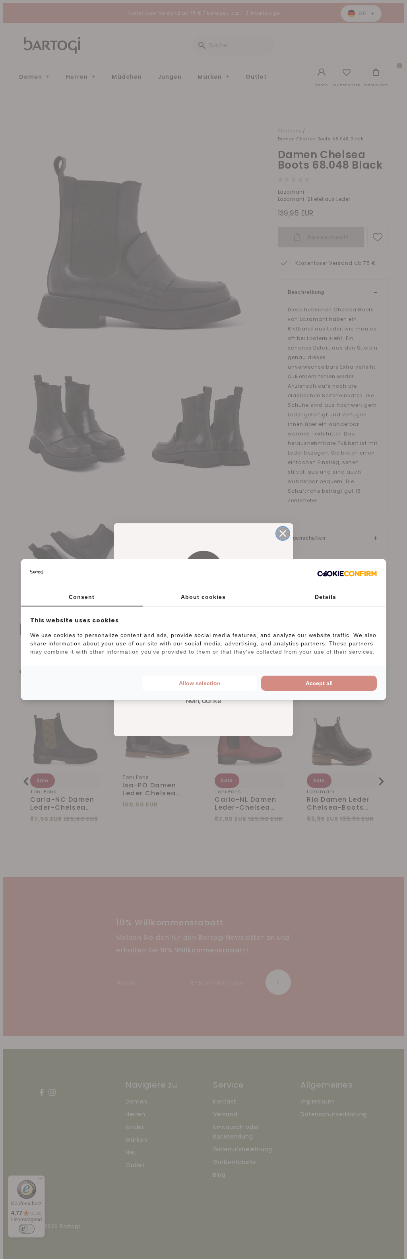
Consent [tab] (82, 597)
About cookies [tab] (203, 597)
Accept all (319, 683)
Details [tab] (325, 597)
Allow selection (200, 683)
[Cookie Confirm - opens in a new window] (347, 573)
